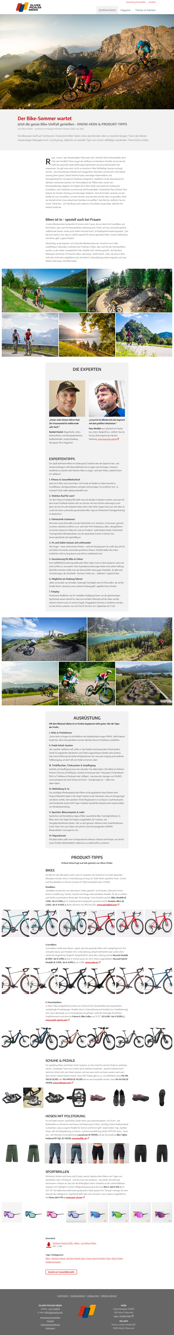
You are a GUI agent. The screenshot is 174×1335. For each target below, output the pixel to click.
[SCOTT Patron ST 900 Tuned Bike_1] (130, 1038)
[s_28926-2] (119, 1153)
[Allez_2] (44, 923)
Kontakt (50, 1321)
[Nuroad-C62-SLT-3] (15, 981)
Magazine (125, 10)
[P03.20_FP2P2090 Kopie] (129, 290)
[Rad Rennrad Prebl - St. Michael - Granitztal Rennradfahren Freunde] (30, 683)
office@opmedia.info (54, 1312)
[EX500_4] (162, 1098)
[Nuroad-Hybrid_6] (101, 981)
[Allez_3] (72, 923)
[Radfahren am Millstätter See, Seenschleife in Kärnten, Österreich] (87, 335)
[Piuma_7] (119, 1212)
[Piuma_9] (162, 1212)
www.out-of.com (74, 1197)
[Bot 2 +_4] (76, 1212)
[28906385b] (33, 1153)
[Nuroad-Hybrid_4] (44, 981)
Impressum (50, 1328)
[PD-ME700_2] (76, 1098)
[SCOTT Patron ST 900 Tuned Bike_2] (158, 1038)
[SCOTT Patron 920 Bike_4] (101, 1038)
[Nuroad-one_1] (130, 981)
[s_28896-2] (76, 1153)
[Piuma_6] (98, 1212)
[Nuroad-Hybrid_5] (72, 981)
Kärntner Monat (58, 1258)
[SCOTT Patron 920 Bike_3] (72, 1038)
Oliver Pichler (117, 1258)
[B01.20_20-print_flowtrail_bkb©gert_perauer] (44, 639)
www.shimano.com (62, 1082)
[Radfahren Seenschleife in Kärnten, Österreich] (144, 335)
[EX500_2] (119, 1098)
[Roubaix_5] (130, 923)
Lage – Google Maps (122, 1316)
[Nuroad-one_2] (158, 981)
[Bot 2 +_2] (33, 1212)
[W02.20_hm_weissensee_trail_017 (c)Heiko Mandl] (129, 639)
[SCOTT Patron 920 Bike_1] (15, 1038)
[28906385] (12, 1153)
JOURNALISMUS (107, 10)
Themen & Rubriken (145, 10)
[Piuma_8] (140, 1212)
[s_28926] (98, 1153)
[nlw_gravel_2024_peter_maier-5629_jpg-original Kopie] (44, 290)
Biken (48, 1258)
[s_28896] (55, 1153)
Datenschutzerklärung (50, 1324)
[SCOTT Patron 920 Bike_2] (44, 1038)
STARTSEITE (62, 1296)
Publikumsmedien (53, 1262)
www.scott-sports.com (56, 1020)
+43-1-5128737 (54, 1309)
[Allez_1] (15, 923)
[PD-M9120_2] (33, 1098)
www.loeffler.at (79, 1138)
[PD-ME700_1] (55, 1098)
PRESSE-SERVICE (109, 1296)
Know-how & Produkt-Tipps (98, 1258)
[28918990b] (162, 1153)
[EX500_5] (98, 1098)
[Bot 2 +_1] (12, 1212)
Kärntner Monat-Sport (75, 1258)
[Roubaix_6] (158, 923)
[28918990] (140, 1153)
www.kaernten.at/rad (107, 439)
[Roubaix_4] (101, 923)
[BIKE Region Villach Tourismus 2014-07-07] (30, 335)
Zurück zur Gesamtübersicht (61, 1272)
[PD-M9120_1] (12, 1098)
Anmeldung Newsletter (50, 1317)
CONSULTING (93, 1296)
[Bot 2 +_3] (55, 1212)
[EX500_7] (140, 1098)
